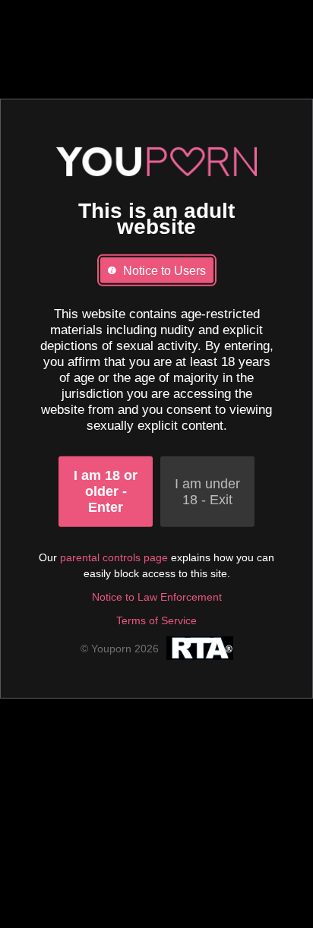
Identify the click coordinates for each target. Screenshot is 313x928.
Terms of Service (156, 620)
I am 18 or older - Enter (106, 491)
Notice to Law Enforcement (157, 597)
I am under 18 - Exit (207, 491)
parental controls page (114, 557)
